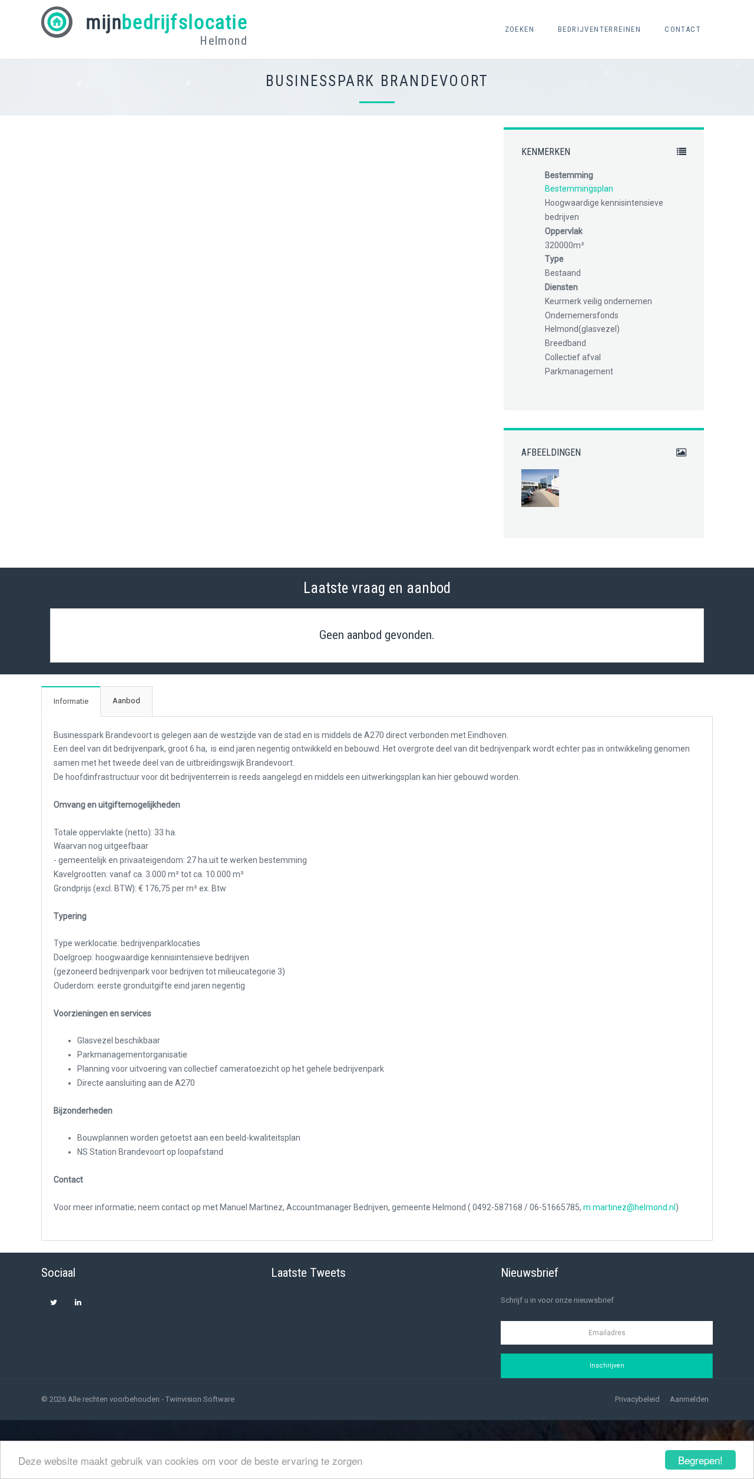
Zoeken (519, 29)
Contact (682, 29)
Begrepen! (700, 1459)
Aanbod (126, 700)
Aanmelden (689, 1399)
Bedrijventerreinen (599, 29)
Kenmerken (545, 152)
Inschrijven (607, 1365)
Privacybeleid (637, 1399)
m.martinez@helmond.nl (629, 1207)
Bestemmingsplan (579, 188)
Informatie (71, 701)
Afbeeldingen (551, 452)
